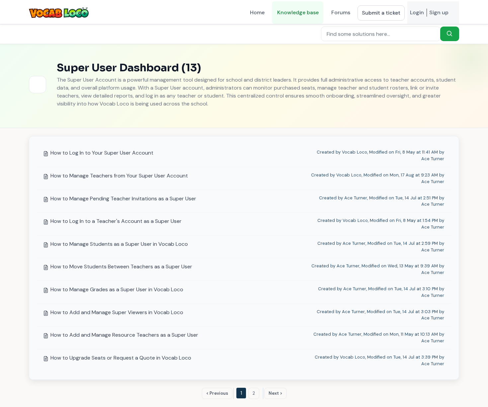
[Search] (449, 34)
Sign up (438, 12)
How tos (105, 33)
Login (417, 12)
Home (257, 12)
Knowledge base (298, 12)
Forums (340, 12)
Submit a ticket (381, 12)
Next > (275, 393)
